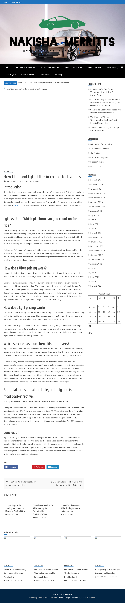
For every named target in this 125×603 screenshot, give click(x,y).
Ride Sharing (112, 67)
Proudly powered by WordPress (43, 597)
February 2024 (96, 184)
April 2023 (95, 228)
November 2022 (97, 250)
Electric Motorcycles (73, 67)
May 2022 (95, 277)
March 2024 (95, 180)
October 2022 (96, 255)
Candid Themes (88, 597)
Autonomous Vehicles (50, 67)
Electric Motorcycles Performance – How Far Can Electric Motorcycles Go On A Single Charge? (105, 102)
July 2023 (94, 215)
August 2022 (96, 264)
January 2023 (96, 242)
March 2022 (95, 286)
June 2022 (94, 272)
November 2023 (97, 197)
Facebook (11, 467)
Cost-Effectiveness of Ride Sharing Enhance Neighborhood (70, 508)
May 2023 (95, 224)
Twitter (25, 467)
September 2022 (97, 259)
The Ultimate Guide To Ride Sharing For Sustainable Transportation (43, 510)
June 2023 (94, 219)
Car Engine (11, 74)
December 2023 (97, 193)
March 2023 (95, 233)
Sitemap (58, 74)
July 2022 (94, 268)
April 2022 (95, 281)
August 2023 (96, 211)
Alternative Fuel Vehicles (24, 67)
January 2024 (96, 189)
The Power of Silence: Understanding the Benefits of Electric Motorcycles (103, 120)
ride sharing (18, 205)
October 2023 (96, 202)
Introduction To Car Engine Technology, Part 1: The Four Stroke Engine (103, 92)
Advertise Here (27, 74)
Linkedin (53, 467)
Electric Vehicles (95, 67)
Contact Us (45, 74)
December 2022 (97, 246)
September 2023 (97, 206)
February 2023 (96, 237)
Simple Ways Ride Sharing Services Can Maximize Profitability (15, 508)
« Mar (90, 333)
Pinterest (39, 467)
